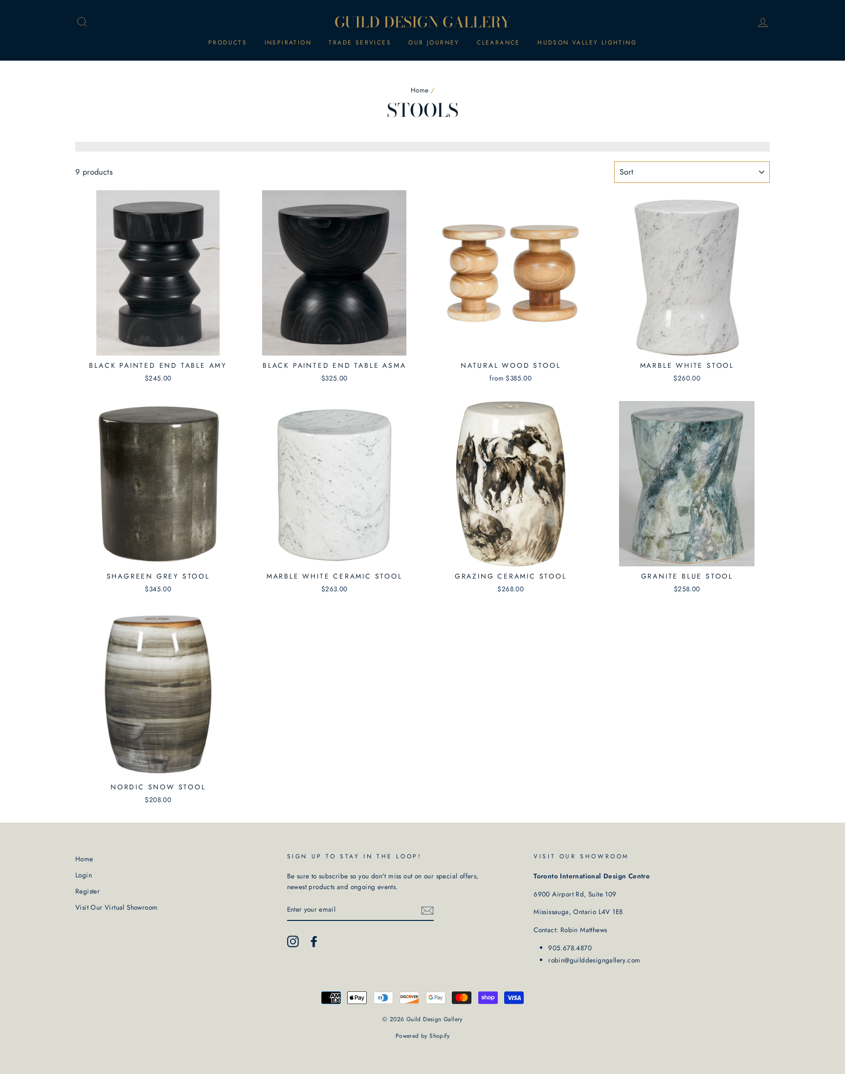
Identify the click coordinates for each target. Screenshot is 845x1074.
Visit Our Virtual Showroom (116, 907)
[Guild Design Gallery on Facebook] (314, 941)
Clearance (498, 42)
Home (420, 90)
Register (87, 891)
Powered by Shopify (422, 1035)
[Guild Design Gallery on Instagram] (293, 941)
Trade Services (360, 42)
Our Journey (433, 42)
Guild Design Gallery (422, 22)
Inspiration (288, 42)
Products (227, 42)
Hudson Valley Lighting (587, 42)
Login (83, 875)
